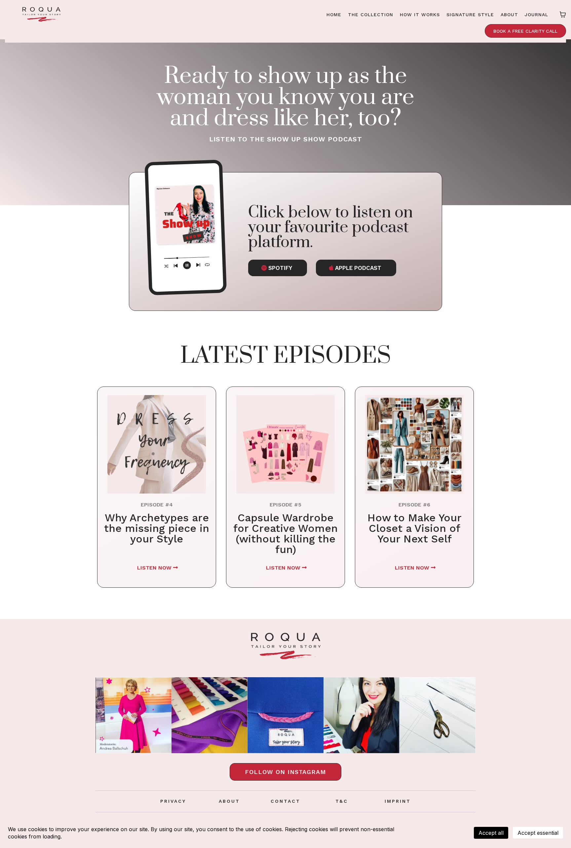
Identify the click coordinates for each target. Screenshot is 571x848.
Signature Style (470, 14)
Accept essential (537, 833)
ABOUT (229, 801)
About (509, 14)
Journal (536, 14)
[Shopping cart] (562, 14)
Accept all (491, 833)
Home (333, 14)
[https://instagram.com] (133, 715)
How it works (420, 14)
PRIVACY (173, 801)
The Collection (370, 14)
